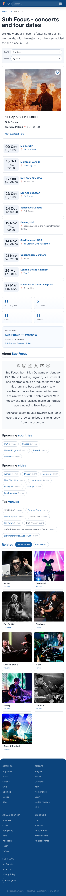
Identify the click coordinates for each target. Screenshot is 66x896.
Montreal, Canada (30, 161)
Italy (37, 786)
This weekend (41, 835)
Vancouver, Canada (31, 207)
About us (6, 869)
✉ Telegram (10, 880)
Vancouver (12, 486)
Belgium (38, 771)
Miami (30, 474)
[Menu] (61, 3)
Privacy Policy (8, 874)
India (4, 835)
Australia (6, 820)
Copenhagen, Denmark (33, 254)
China (5, 825)
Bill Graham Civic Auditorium (36, 243)
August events (42, 840)
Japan (5, 846)
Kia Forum (28, 196)
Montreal (50, 474)
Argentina (7, 771)
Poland (21, 134)
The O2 (27, 273)
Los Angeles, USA (30, 192)
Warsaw (20, 343)
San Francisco (14, 493)
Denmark (11, 456)
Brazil (5, 776)
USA (10, 444)
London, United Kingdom (34, 269)
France (38, 776)
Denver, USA (27, 222)
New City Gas (30, 165)
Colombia (6, 792)
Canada (29, 444)
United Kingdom (15, 450)
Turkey (5, 851)
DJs (10, 11)
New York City (14, 480)
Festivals (39, 825)
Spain (37, 797)
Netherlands (41, 792)
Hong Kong (7, 830)
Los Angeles (40, 480)
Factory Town (30, 149)
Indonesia (7, 840)
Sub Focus (10, 343)
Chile (4, 786)
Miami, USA (26, 145)
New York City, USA (31, 178)
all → (37, 807)
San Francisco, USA (31, 240)
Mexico (5, 797)
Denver (34, 486)
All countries (41, 830)
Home (4, 11)
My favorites (8, 864)
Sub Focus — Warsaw (21, 335)
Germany (39, 781)
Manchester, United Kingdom (36, 284)
